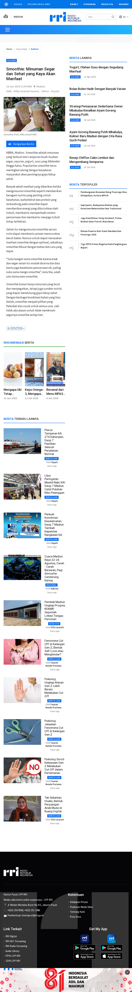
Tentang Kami (77, 911)
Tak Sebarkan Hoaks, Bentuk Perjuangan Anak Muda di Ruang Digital (54, 804)
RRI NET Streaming (16, 941)
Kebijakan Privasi (79, 902)
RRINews (124, 4)
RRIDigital (107, 4)
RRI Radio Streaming (16, 946)
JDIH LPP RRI (13, 960)
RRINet (74, 4)
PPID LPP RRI (13, 955)
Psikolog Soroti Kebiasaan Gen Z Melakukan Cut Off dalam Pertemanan (54, 766)
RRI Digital (11, 936)
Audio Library (12, 951)
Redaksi (18, 4)
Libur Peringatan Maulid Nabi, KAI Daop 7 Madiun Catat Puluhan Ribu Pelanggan (55, 484)
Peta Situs (75, 916)
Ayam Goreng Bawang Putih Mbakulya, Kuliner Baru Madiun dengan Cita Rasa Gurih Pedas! (96, 136)
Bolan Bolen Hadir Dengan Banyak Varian (97, 89)
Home (9, 49)
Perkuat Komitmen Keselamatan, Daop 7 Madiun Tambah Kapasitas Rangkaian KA (54, 525)
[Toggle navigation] (7, 29)
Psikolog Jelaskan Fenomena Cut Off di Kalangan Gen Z (55, 727)
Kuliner (11, 60)
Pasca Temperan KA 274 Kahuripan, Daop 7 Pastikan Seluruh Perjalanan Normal (54, 442)
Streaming (89, 4)
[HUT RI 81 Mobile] (66, 979)
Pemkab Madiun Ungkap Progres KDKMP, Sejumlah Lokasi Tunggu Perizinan (55, 610)
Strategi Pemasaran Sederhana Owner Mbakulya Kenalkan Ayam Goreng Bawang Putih (96, 110)
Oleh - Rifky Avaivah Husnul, (23, 91)
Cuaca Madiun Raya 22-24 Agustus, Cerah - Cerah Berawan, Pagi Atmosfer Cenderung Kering (54, 568)
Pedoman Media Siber (39, 4)
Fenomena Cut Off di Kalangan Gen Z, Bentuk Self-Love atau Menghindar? (55, 647)
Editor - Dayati (50, 91)
